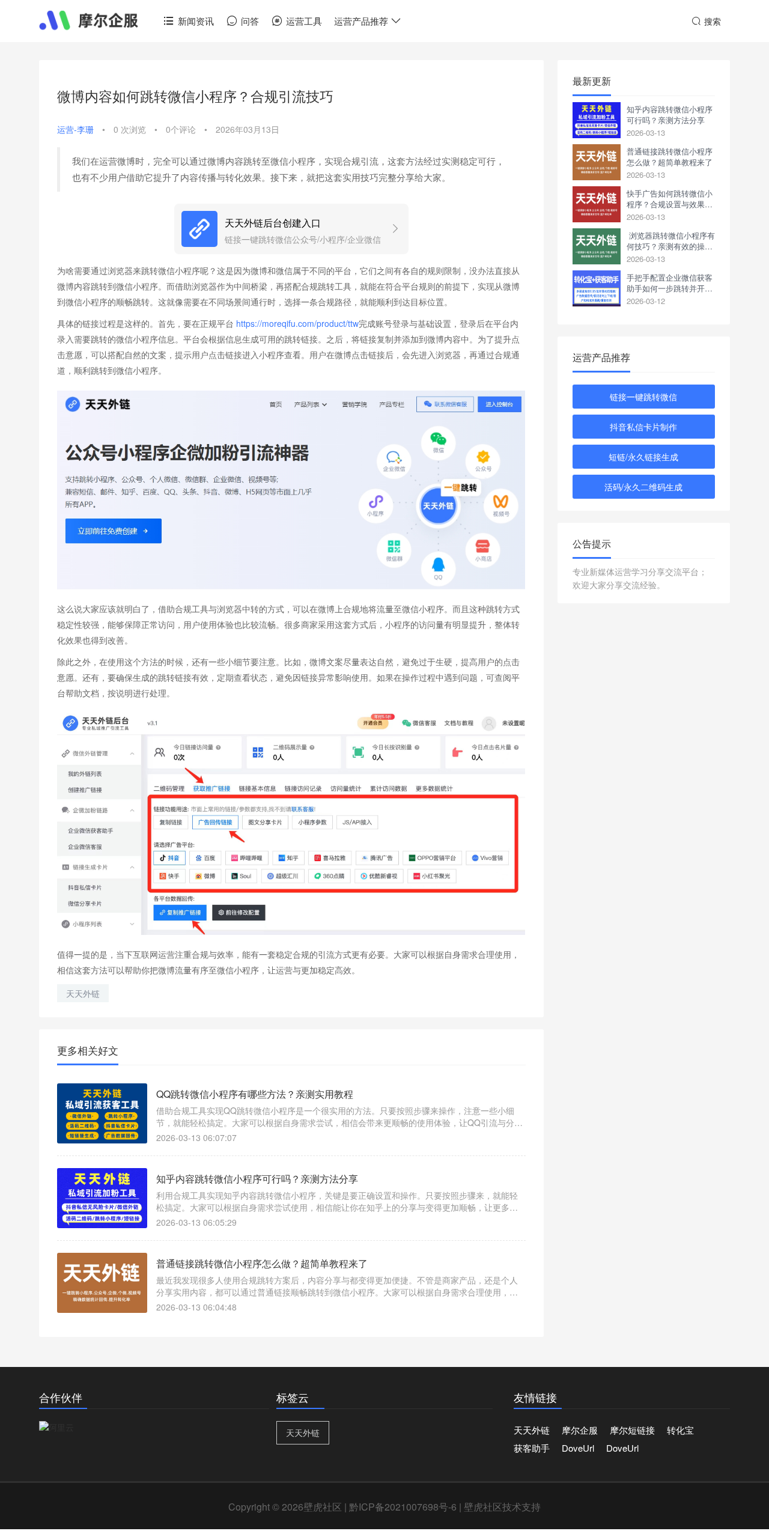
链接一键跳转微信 (643, 397)
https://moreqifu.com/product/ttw (297, 323)
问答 (250, 20)
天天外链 (83, 993)
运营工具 (304, 20)
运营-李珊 (75, 129)
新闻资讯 (196, 20)
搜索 (712, 21)
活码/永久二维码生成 (643, 487)
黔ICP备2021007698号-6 (403, 1507)
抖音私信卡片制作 (643, 427)
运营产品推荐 (361, 20)
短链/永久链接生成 (643, 457)
